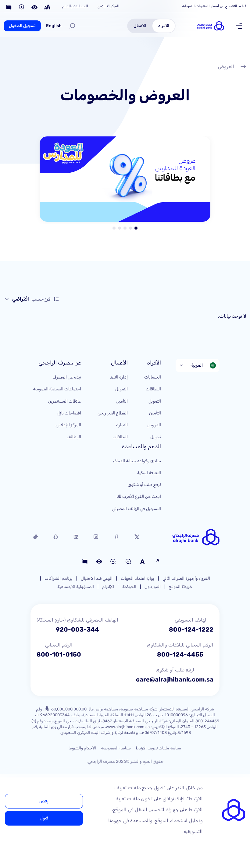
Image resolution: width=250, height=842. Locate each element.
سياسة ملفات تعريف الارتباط (158, 748)
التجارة (122, 425)
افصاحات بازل (69, 413)
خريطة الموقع (181, 586)
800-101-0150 (59, 654)
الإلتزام (108, 586)
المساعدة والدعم (75, 6)
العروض (226, 66)
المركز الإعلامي (68, 425)
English (54, 25)
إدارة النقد (119, 377)
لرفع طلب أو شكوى (144, 484)
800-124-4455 (180, 654)
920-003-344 (77, 629)
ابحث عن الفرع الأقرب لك (138, 496)
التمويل (154, 401)
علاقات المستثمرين (64, 401)
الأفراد (163, 25)
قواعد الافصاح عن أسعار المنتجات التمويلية (214, 6)
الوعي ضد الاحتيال (96, 578)
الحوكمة (129, 586)
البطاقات (153, 389)
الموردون (153, 586)
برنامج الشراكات (59, 578)
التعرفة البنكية (149, 472)
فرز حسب (31, 299)
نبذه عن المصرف (66, 377)
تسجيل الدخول (22, 25)
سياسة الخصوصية (116, 748)
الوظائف (73, 436)
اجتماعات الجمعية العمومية (57, 389)
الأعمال (140, 25)
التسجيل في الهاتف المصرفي (136, 508)
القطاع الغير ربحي (113, 413)
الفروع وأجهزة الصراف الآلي (186, 578)
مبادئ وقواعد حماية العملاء (137, 460)
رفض (43, 801)
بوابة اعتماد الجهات (137, 578)
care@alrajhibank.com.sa (174, 679)
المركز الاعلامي (108, 6)
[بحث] (72, 25)
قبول (44, 818)
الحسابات (152, 377)
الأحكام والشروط (82, 748)
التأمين (155, 413)
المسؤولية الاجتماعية (75, 586)
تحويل (155, 436)
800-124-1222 (191, 629)
